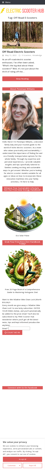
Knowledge (37, 55)
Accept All (22, 459)
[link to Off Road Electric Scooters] (22, 35)
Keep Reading (22, 79)
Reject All (32, 465)
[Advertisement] (22, 361)
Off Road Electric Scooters (18, 51)
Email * (5, 328)
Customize (12, 465)
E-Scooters (26, 55)
